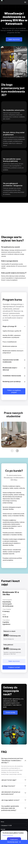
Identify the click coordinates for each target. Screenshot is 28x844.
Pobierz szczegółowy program (14, 391)
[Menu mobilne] (25, 2)
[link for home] (4, 3)
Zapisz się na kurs (14, 39)
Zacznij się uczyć (12, 842)
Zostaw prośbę (10, 712)
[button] (17, 450)
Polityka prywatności (7, 835)
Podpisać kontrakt (14, 667)
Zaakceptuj (14, 839)
